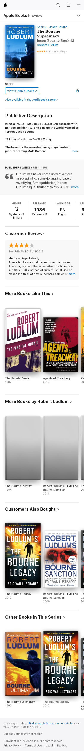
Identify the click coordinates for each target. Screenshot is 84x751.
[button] (58, 5)
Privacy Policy (12, 745)
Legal (49, 745)
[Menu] (79, 5)
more (75, 151)
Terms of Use (33, 745)
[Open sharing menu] (77, 90)
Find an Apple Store (41, 723)
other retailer (65, 723)
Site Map (62, 745)
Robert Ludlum (47, 45)
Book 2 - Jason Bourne (52, 27)
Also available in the (30, 99)
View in (20, 91)
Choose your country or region (22, 733)
